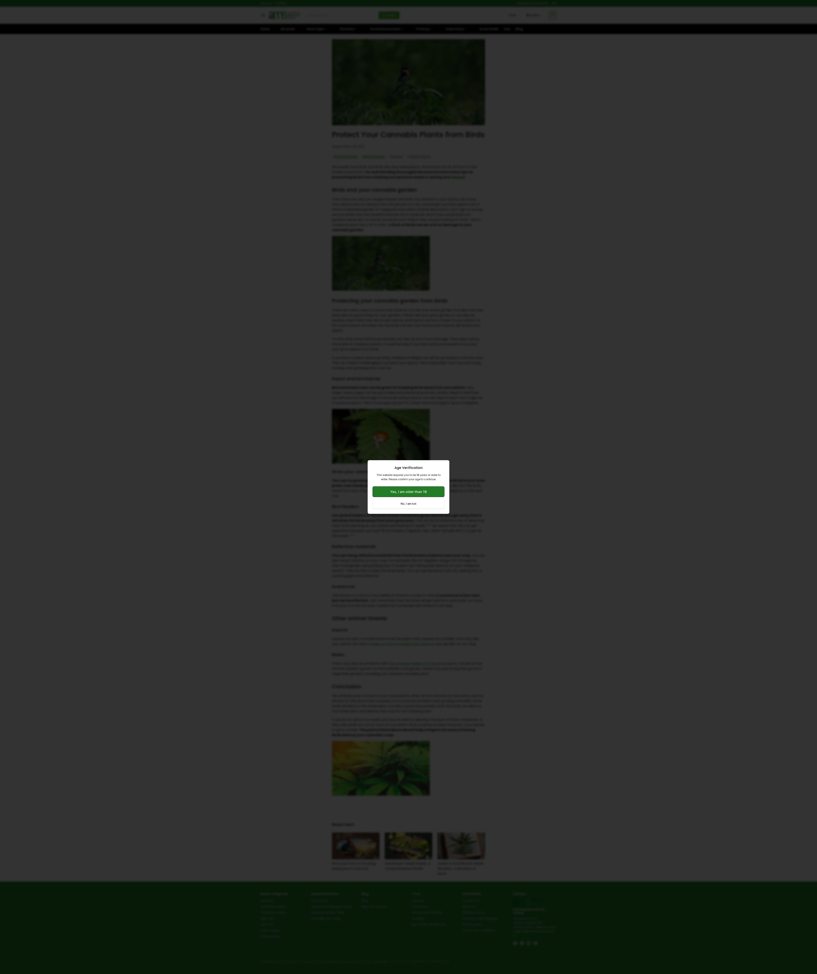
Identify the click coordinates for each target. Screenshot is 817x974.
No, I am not (408, 503)
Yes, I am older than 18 (408, 492)
